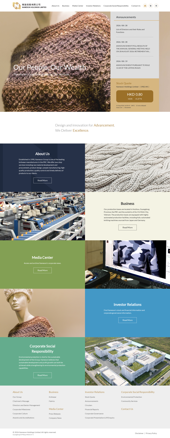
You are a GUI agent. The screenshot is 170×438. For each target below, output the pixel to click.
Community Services (129, 401)
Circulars (88, 405)
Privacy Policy (151, 433)
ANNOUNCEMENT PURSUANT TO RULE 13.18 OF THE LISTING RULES (133, 66)
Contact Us (135, 6)
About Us (55, 6)
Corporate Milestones (21, 409)
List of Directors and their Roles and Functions (130, 30)
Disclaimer (139, 433)
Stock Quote (90, 397)
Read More (43, 180)
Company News (55, 418)
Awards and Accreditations (23, 418)
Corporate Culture (20, 413)
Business (65, 6)
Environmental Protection (131, 397)
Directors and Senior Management (26, 405)
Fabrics (52, 401)
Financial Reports (92, 409)
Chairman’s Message (21, 401)
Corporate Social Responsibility (116, 6)
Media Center (77, 6)
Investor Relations (93, 6)
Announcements (91, 401)
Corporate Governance (94, 413)
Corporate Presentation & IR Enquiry (99, 418)
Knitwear (52, 397)
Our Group (17, 397)
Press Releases (55, 414)
